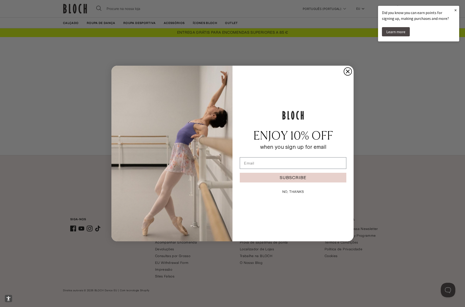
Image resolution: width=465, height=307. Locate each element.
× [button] (455, 10)
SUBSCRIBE (293, 177)
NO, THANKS (293, 192)
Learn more (395, 31)
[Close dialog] (348, 71)
